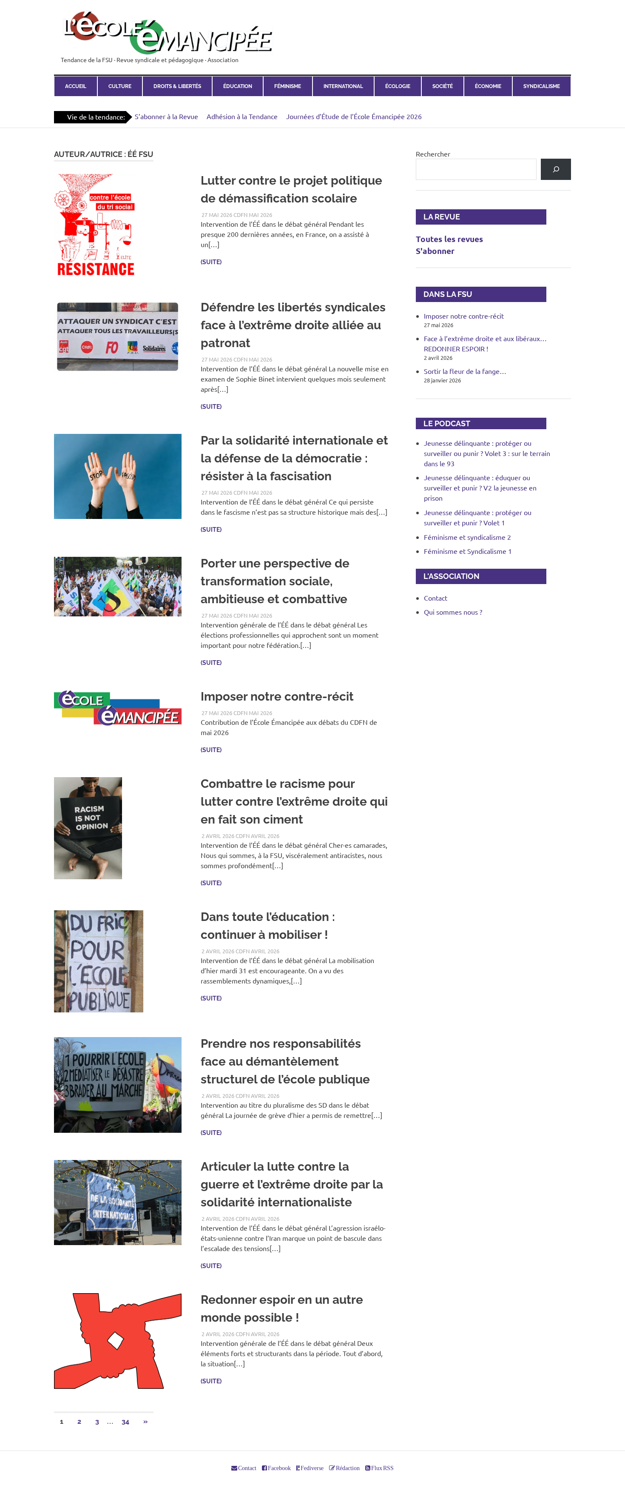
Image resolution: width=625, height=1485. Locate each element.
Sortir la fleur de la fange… (465, 371)
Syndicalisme (541, 86)
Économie (488, 86)
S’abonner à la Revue (166, 116)
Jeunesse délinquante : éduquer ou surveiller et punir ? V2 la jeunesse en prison (480, 487)
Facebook (279, 1468)
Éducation (237, 86)
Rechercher (433, 153)
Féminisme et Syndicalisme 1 (468, 551)
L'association (448, 576)
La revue (438, 216)
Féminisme (287, 86)
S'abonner (435, 250)
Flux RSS (382, 1468)
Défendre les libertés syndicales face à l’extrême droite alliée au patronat (293, 325)
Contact (435, 597)
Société (442, 86)
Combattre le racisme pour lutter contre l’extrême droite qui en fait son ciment (294, 802)
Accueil (75, 86)
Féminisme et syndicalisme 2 (467, 537)
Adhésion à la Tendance (242, 116)
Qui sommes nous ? (453, 611)
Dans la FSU (444, 294)
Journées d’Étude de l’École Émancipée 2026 (354, 116)
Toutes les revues (449, 239)
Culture (119, 86)
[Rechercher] (556, 169)
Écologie (397, 86)
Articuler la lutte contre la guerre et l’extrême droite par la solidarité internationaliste (292, 1184)
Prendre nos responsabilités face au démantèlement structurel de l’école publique (285, 1061)
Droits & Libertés (177, 86)
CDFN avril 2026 (257, 835)
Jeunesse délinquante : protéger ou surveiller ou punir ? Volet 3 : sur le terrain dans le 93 (487, 453)
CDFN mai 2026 (252, 214)
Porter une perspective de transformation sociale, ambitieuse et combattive (275, 581)
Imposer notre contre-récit (277, 697)
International (343, 86)
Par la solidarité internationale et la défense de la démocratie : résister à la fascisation (294, 458)
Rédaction (347, 1468)
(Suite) (211, 262)
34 (125, 1421)
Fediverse (312, 1468)
